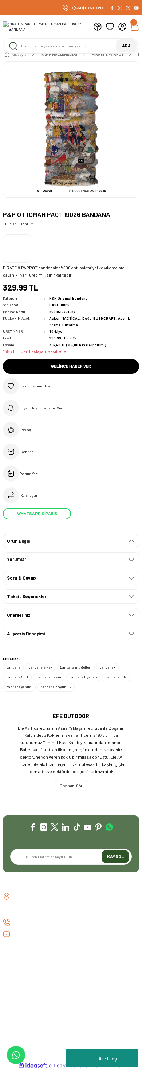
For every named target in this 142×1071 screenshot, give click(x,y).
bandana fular (116, 677)
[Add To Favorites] (71, 386)
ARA (126, 45)
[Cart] (134, 26)
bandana (13, 667)
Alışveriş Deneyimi (26, 633)
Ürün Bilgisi (19, 541)
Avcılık (124, 318)
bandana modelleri (75, 667)
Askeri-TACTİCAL (64, 318)
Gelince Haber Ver (71, 366)
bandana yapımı (19, 687)
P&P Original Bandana (68, 298)
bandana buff (17, 677)
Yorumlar (16, 559)
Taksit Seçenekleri (27, 596)
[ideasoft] (32, 1066)
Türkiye (55, 331)
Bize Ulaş (107, 1058)
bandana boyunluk (55, 687)
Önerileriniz (19, 615)
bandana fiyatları (83, 677)
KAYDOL (115, 856)
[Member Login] (122, 26)
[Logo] (45, 26)
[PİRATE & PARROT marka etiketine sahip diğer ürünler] (17, 248)
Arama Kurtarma (63, 325)
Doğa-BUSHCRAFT (99, 318)
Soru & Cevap (21, 578)
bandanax (107, 667)
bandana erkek (40, 667)
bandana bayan (48, 677)
